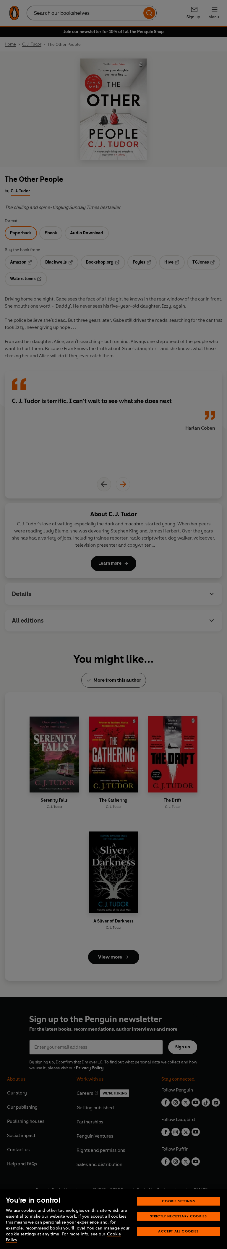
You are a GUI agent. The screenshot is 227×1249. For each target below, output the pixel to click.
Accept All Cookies (178, 1231)
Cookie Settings (178, 1201)
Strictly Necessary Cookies (178, 1216)
